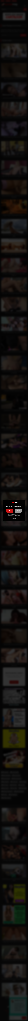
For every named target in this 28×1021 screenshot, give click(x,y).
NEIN (18, 510)
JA (10, 510)
